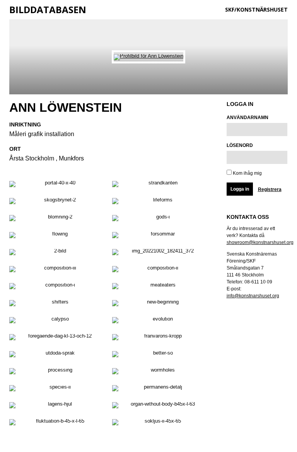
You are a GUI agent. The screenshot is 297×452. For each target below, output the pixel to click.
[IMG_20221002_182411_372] (159, 253)
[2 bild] (56, 253)
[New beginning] (159, 304)
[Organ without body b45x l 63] (159, 406)
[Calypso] (56, 321)
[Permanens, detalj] (159, 389)
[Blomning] (56, 219)
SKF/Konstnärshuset (256, 9)
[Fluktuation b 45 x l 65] (56, 423)
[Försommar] (159, 236)
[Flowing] (56, 236)
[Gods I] (159, 219)
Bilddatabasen (47, 9)
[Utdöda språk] (56, 355)
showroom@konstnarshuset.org (260, 242)
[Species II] (56, 389)
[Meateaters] (159, 287)
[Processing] (56, 372)
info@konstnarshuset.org (253, 295)
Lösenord (240, 145)
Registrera (270, 189)
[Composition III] (56, 270)
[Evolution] (159, 321)
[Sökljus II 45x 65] (159, 423)
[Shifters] (56, 304)
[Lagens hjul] (56, 406)
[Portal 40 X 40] (56, 185)
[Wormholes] (159, 372)
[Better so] (159, 355)
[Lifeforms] (159, 202)
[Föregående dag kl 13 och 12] (56, 338)
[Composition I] (56, 287)
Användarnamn (247, 117)
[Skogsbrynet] (56, 202)
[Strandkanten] (159, 185)
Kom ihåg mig (247, 173)
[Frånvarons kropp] (159, 338)
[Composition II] (159, 270)
